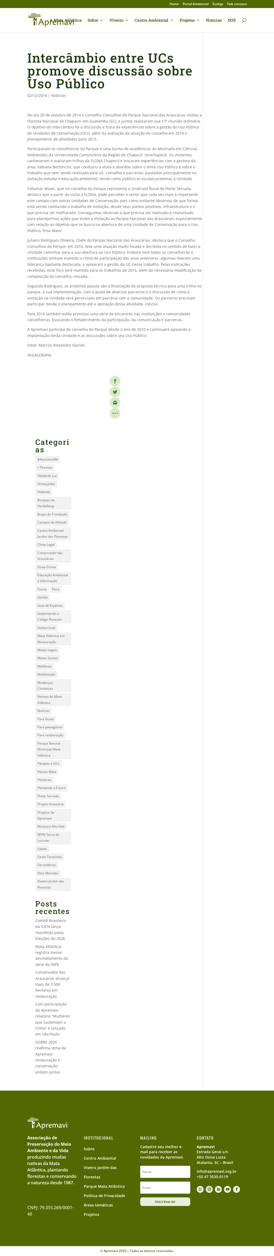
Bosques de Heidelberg (46, 503)
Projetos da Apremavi (45, 815)
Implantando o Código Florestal (49, 616)
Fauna (42, 589)
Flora (55, 589)
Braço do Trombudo (52, 514)
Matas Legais (47, 650)
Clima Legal (46, 544)
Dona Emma (46, 567)
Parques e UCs (48, 763)
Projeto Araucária (50, 804)
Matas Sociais (47, 658)
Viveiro (116, 20)
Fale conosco (237, 4)
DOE (232, 20)
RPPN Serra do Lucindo (48, 837)
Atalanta (43, 492)
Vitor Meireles (47, 873)
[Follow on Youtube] (227, 1189)
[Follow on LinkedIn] (218, 1189)
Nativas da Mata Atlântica (49, 699)
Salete (42, 849)
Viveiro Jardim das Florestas (50, 884)
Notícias (214, 20)
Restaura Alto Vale (51, 826)
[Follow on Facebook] (236, 1189)
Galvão (42, 597)
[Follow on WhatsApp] (200, 1189)
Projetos (187, 20)
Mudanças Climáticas (45, 685)
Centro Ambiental (151, 20)
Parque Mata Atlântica (104, 1186)
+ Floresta (44, 467)
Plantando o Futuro (51, 788)
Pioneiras (44, 779)
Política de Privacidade (104, 1195)
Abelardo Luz (47, 475)
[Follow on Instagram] (209, 1189)
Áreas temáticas (98, 1205)
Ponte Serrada (48, 796)
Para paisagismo (49, 727)
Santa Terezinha (49, 857)
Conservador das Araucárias (50, 556)
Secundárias (46, 865)
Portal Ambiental (195, 4)
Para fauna (45, 719)
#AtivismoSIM (47, 459)
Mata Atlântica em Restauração (51, 638)
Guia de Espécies (50, 605)
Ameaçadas (46, 483)
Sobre (92, 20)
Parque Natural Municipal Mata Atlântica (48, 749)
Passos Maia (46, 771)
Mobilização (46, 674)
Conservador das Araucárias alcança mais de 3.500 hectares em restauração (52, 984)
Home (174, 4)
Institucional (46, 627)
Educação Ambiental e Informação (52, 578)
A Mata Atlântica (66, 20)
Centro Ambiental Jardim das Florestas (52, 533)
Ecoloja (217, 4)
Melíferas (44, 666)
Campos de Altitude (52, 522)
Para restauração (50, 735)
